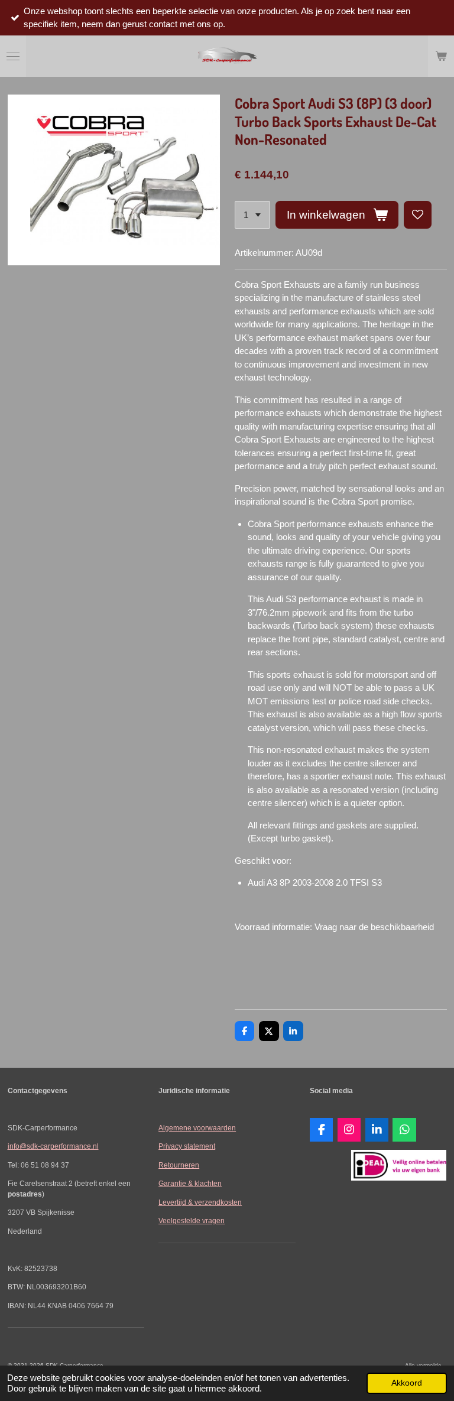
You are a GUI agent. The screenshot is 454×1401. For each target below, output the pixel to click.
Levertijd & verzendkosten (200, 1202)
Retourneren (178, 1165)
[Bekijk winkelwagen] (441, 56)
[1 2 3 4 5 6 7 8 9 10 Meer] (252, 215)
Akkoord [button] (406, 1383)
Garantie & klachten (190, 1183)
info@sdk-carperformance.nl (53, 1146)
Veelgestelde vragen (191, 1220)
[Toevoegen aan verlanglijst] (418, 215)
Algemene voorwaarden (197, 1128)
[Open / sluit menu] (13, 56)
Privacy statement (186, 1146)
